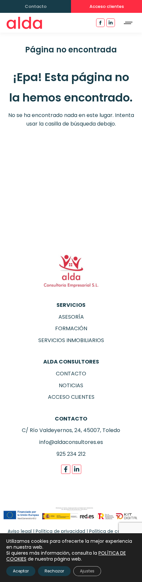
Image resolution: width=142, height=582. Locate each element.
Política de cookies (110, 531)
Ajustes (87, 571)
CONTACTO (71, 373)
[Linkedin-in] (76, 469)
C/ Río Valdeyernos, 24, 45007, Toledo (71, 430)
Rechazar (54, 571)
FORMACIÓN (71, 328)
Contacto (36, 6)
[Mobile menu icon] (128, 23)
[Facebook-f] (65, 469)
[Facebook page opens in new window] (100, 22)
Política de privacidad (60, 531)
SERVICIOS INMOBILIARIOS (71, 340)
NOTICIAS (71, 385)
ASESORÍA (71, 317)
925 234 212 (71, 454)
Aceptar (21, 571)
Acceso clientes (106, 6)
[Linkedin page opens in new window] (110, 22)
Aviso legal (20, 531)
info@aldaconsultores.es (71, 442)
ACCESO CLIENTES (71, 397)
